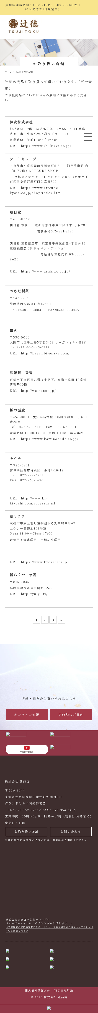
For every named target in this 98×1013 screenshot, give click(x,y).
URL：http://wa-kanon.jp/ (33, 390)
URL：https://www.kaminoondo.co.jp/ (44, 439)
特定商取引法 (63, 990)
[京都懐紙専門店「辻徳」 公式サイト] (23, 27)
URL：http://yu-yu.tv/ (29, 594)
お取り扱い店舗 (27, 831)
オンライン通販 (27, 714)
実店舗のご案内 (71, 714)
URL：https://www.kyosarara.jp (38, 562)
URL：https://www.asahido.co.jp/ (40, 271)
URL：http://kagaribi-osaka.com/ (40, 353)
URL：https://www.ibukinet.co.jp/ (40, 146)
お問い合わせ (71, 831)
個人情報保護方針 (37, 990)
